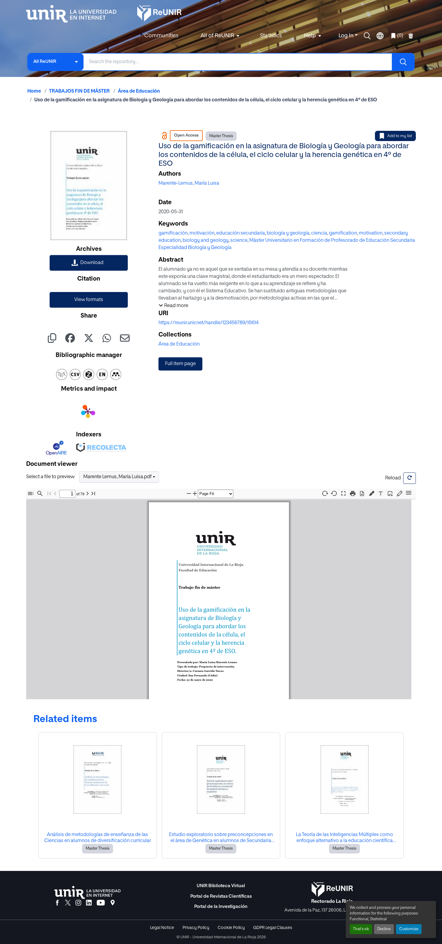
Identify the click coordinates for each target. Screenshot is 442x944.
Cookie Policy (231, 928)
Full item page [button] (180, 363)
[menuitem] (219, 36)
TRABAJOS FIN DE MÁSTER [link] (79, 91)
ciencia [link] (319, 233)
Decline (384, 929)
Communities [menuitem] (161, 35)
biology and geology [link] (206, 240)
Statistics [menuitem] (271, 35)
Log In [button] (347, 35)
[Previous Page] (55, 494)
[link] (89, 263)
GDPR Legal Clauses (272, 928)
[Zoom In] (194, 494)
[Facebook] (57, 903)
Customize (408, 929)
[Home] (74, 14)
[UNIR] (87, 892)
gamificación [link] (173, 233)
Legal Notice (162, 928)
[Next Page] (87, 494)
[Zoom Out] (188, 494)
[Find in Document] (40, 494)
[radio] (372, 492)
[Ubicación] (112, 903)
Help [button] (310, 35)
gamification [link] (343, 233)
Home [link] (34, 91)
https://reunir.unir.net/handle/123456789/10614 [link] (208, 323)
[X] (68, 903)
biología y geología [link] (288, 233)
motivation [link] (370, 233)
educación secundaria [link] (240, 233)
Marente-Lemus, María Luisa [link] (188, 183)
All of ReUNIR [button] (217, 35)
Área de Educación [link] (139, 91)
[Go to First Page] (49, 494)
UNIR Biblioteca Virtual (221, 886)
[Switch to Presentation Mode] (343, 494)
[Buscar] (403, 62)
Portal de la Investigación (220, 906)
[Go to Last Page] (93, 494)
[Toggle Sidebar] (30, 494)
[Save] (362, 494)
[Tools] (408, 493)
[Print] (352, 494)
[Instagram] (78, 903)
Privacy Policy (196, 928)
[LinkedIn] (89, 903)
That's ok (361, 929)
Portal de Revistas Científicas (221, 896)
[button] (367, 35)
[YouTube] (101, 903)
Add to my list (399, 136)
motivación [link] (201, 233)
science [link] (238, 240)
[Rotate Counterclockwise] (334, 493)
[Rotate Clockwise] (324, 493)
